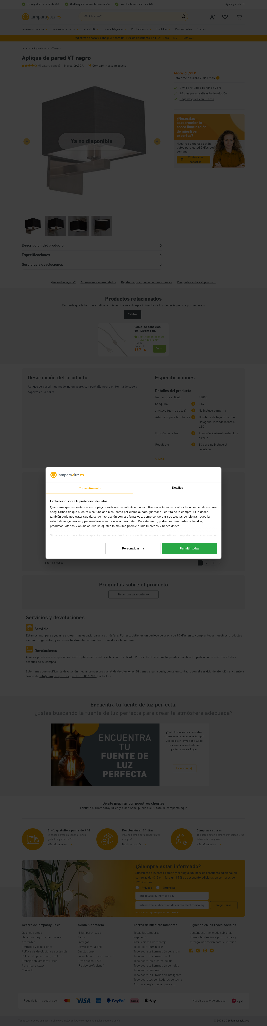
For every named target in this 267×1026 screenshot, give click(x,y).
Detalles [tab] (177, 487)
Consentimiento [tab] (89, 488)
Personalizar (130, 548)
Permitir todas (189, 548)
